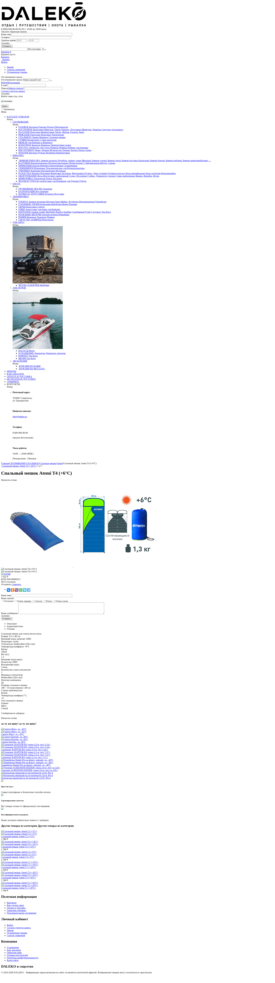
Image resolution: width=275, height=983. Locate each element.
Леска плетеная (152, 173)
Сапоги (41, 207)
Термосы (54, 147)
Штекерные (39, 168)
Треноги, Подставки (71, 129)
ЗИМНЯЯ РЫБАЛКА (29, 160)
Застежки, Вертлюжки (72, 173)
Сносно (38, 601)
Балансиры (143, 160)
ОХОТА (16, 183)
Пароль (4, 88)
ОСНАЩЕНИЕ (26, 353)
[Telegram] (28, 590)
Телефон (5, 37)
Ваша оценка (7, 598)
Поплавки (45, 173)
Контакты (11, 902)
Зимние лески (114, 160)
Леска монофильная (135, 173)
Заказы (10, 67)
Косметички (33, 140)
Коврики (43, 137)
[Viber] (16, 590)
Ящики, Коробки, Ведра (147, 176)
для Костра (33, 147)
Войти (4, 82)
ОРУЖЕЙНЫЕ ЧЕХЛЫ (30, 189)
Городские (35, 135)
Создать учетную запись (13, 91)
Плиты (50, 127)
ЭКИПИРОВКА (21, 196)
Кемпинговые (47, 132)
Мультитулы (55, 150)
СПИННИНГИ (25, 168)
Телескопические (54, 168)
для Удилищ (72, 181)
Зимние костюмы (37, 201)
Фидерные (60, 171)
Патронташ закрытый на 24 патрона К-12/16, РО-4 (26, 778)
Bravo (32, 350)
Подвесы (49, 194)
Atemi (60, 463)
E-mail (4, 85)
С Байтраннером (91, 163)
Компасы (45, 145)
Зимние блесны (157, 160)
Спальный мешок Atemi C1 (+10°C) (18, 867)
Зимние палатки (48, 160)
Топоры (66, 150)
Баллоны (33, 127)
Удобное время (8, 40)
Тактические (57, 135)
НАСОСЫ (23, 350)
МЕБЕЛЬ (22, 142)
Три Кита (57, 178)
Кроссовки (31, 207)
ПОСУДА (23, 147)
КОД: (3, 579)
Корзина (5, 57)
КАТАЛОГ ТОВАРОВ (18, 117)
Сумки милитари (48, 140)
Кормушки (55, 173)
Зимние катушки (129, 160)
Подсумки (59, 194)
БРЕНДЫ (11, 371)
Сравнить (16, 584)
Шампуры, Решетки (91, 129)
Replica (59, 212)
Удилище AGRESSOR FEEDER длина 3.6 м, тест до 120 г (29, 770)
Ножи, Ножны (41, 150)
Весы (40, 176)
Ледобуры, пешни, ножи (69, 160)
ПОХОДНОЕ (24, 145)
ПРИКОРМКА (25, 178)
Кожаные (31, 217)
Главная (5, 463)
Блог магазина (14, 950)
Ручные (41, 153)
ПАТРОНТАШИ (26, 191)
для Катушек (45, 181)
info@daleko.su (20, 416)
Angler (42, 212)
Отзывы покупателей (17, 955)
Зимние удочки (99, 160)
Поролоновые (56, 165)
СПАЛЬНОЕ (24, 137)
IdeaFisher (50, 212)
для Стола (44, 147)
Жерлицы (86, 160)
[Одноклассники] (12, 590)
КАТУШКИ (24, 163)
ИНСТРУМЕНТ (26, 150)
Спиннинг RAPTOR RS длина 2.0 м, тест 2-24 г (24, 749)
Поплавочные (48, 171)
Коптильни (38, 129)
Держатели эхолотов (55, 353)
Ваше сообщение (9, 613)
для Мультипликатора (74, 168)
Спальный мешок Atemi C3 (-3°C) (17, 857)
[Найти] (45, 49)
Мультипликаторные (58, 163)
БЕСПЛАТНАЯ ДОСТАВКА (21, 379)
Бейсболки (56, 204)
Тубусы (82, 181)
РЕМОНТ (23, 356)
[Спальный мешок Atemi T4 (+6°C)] (37, 566)
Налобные (50, 153)
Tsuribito (67, 212)
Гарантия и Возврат (16, 910)
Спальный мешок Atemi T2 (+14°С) (18, 847)
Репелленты (47, 220)
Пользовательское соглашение (21, 913)
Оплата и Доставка (16, 908)
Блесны (36, 165)
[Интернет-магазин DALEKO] (44, 26)
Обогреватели (61, 127)
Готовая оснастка (116, 173)
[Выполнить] (51, 80)
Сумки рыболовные (125, 176)
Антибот (5, 43)
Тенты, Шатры (61, 132)
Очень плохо (62, 601)
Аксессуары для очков (36, 209)
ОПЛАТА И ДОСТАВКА (19, 376)
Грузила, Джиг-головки (95, 173)
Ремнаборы (63, 214)
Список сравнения (16, 69)
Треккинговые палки (60, 145)
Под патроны (41, 191)
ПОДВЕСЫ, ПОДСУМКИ (31, 194)
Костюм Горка (53, 201)
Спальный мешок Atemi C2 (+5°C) (18, 836)
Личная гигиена (49, 214)
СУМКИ (22, 140)
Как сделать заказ (15, 905)
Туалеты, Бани (76, 132)
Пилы (81, 150)
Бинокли (35, 145)
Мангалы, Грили (52, 129)
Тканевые (47, 189)
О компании (13, 947)
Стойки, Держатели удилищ (101, 176)
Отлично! (9, 601)
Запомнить (9, 109)
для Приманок (59, 181)
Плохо (49, 601)
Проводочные (76, 163)
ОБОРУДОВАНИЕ (27, 176)
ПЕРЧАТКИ (24, 212)
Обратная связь (14, 952)
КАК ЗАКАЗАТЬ (15, 374)
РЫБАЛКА (18, 155)
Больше (206, 160)
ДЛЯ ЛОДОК (19, 288)
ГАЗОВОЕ (23, 127)
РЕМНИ (22, 217)
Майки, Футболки (69, 201)
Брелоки (32, 153)
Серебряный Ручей (81, 212)
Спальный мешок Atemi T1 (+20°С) (18, 888)
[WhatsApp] (20, 590)
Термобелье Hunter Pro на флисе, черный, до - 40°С (26, 765)
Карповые (35, 171)
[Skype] (24, 590)
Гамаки (35, 137)
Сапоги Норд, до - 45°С (12, 734)
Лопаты (74, 150)
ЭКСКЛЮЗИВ (20, 361)
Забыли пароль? (16, 88)
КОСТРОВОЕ (25, 129)
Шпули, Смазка (107, 163)
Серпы (87, 150)
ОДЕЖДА (23, 201)
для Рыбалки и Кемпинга (40, 142)
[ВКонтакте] (8, 590)
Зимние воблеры (173, 160)
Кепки (65, 204)
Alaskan (35, 212)
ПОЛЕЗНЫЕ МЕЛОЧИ (29, 214)
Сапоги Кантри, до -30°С (13, 742)
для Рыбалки (53, 209)
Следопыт (96, 212)
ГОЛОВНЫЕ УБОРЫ (29, 204)
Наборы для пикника (77, 147)
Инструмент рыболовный (55, 176)
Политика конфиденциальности (22, 958)
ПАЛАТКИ (24, 132)
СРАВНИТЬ (13, 381)
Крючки (35, 173)
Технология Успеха (42, 178)
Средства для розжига (112, 129)
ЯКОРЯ (22, 358)
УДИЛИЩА (24, 171)
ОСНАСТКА (24, 173)
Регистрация (13, 82)
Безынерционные (39, 163)
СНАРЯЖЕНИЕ (21, 122)
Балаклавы (45, 204)
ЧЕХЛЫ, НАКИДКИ (28, 285)
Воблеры (44, 165)
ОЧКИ (21, 209)
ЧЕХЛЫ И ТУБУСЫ (28, 181)
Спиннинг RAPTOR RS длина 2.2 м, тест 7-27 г (24, 757)
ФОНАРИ (23, 153)
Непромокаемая (86, 201)
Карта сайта (12, 960)
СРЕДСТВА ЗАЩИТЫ (29, 220)
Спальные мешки (57, 137)
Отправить (6, 46)
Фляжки (63, 147)
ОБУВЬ (22, 207)
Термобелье (100, 201)
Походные (35, 132)
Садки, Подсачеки (77, 176)
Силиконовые (70, 165)
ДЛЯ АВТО (18, 222)
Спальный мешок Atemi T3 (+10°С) (18, 877)
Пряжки (50, 217)
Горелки (42, 127)
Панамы (72, 204)
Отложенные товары (17, 72)
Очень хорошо (24, 601)
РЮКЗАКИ (24, 135)
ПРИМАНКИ (25, 165)
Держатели (39, 353)
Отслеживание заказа (11, 80)
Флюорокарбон (168, 173)
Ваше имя (6, 34)
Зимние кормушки (191, 160)
